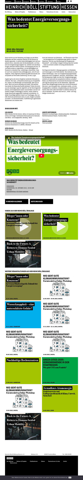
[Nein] (81, 478)
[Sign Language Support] (68, 1)
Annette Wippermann (49, 112)
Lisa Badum (9, 112)
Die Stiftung (8, 12)
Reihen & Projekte (20, 12)
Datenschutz (72, 12)
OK (70, 477)
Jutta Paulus (9, 128)
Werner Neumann (11, 121)
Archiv (63, 12)
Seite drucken (37, 201)
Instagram (26, 1)
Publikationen (32, 12)
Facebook (18, 1)
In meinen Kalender (14, 201)
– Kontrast (50, 1)
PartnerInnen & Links (52, 12)
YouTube (41, 1)
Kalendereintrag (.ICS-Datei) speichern (17, 191)
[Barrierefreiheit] (71, 1)
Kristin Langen (47, 121)
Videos (41, 12)
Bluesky (33, 1)
